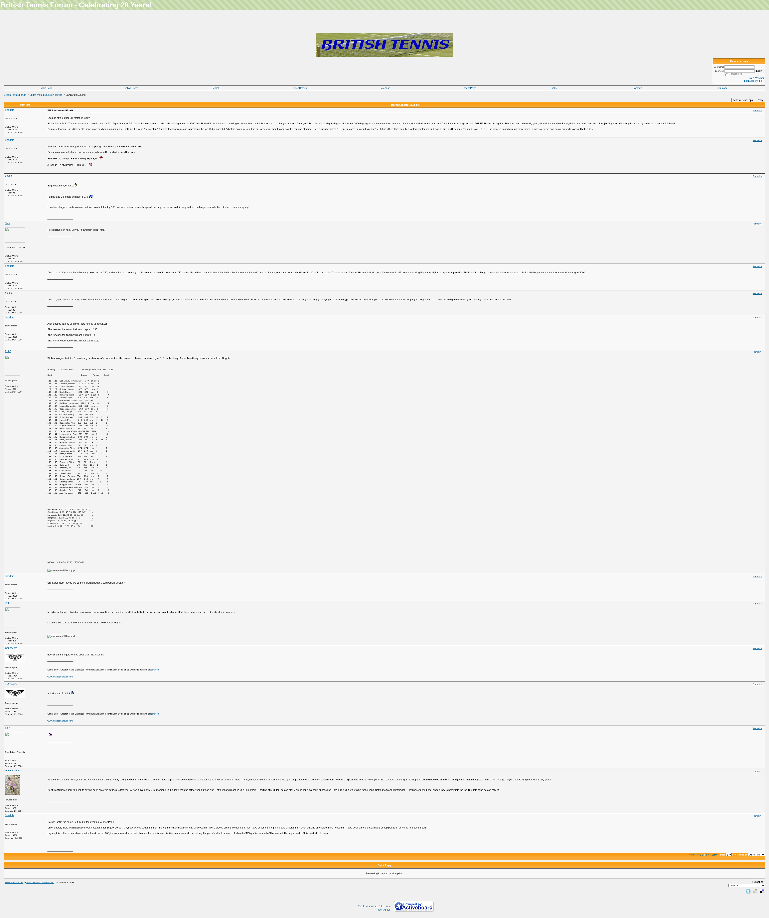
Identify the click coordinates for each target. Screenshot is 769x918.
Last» (715, 855)
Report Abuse (383, 909)
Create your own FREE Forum (374, 906)
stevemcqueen (13, 770)
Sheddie (9, 110)
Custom (722, 88)
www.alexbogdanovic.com (60, 676)
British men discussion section (46, 95)
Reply (760, 100)
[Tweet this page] (748, 891)
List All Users (131, 88)
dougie (9, 175)
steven (155, 669)
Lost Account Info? (754, 81)
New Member (756, 78)
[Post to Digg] (755, 891)
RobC (8, 351)
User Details (300, 88)
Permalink (757, 110)
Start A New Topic (743, 100)
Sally (7, 223)
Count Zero (11, 648)
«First (692, 855)
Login (759, 70)
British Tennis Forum (15, 95)
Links (554, 88)
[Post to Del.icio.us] (762, 891)
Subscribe (757, 881)
